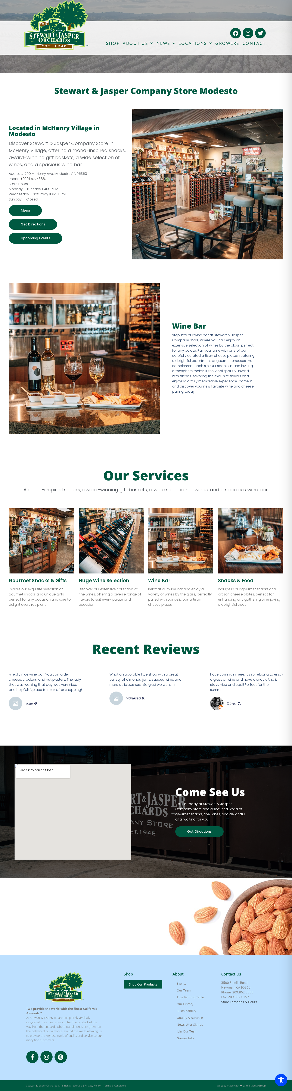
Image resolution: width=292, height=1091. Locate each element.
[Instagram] (248, 33)
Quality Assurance (190, 1018)
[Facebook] (235, 33)
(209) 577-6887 (34, 178)
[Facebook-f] (32, 1057)
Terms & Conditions (115, 1085)
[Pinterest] (61, 1057)
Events (181, 983)
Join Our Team (187, 1031)
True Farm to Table (190, 997)
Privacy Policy (93, 1085)
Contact (254, 43)
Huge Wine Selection (104, 580)
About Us (135, 43)
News (163, 43)
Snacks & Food (236, 580)
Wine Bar (159, 580)
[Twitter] (260, 33)
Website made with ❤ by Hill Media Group (241, 1085)
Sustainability (186, 1011)
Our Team (184, 990)
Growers (227, 43)
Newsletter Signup (190, 1024)
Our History (185, 1004)
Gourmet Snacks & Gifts (38, 580)
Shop (113, 43)
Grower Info (185, 1038)
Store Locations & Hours (239, 1002)
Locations (192, 43)
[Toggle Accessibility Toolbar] (281, 1080)
